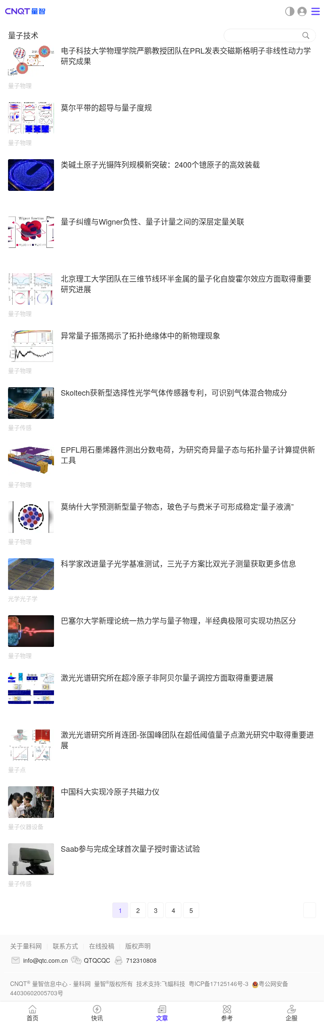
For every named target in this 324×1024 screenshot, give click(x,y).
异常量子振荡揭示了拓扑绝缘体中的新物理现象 (140, 335)
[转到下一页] (309, 910)
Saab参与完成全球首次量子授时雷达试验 (130, 848)
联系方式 (65, 945)
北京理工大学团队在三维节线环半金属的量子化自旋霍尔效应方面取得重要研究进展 (186, 283)
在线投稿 (101, 945)
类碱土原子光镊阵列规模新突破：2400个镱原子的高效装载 (160, 164)
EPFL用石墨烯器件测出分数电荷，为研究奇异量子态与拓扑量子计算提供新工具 (188, 454)
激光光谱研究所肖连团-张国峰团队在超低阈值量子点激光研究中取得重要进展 (187, 739)
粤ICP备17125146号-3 (218, 983)
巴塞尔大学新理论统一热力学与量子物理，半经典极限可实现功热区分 (178, 620)
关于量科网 (26, 945)
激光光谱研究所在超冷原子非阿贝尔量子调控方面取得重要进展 (167, 677)
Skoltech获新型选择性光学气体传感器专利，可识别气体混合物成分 (174, 392)
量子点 (17, 769)
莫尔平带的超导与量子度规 (106, 107)
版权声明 (138, 945)
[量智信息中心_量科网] (25, 11)
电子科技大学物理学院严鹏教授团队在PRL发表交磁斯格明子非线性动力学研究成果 (186, 55)
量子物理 (20, 85)
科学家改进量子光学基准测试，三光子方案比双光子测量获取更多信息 (178, 563)
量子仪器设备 (25, 826)
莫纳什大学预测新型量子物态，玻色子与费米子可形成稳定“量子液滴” (177, 506)
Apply (305, 35)
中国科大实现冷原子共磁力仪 (110, 791)
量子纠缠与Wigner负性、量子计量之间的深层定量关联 (152, 221)
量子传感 (20, 427)
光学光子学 (23, 598)
